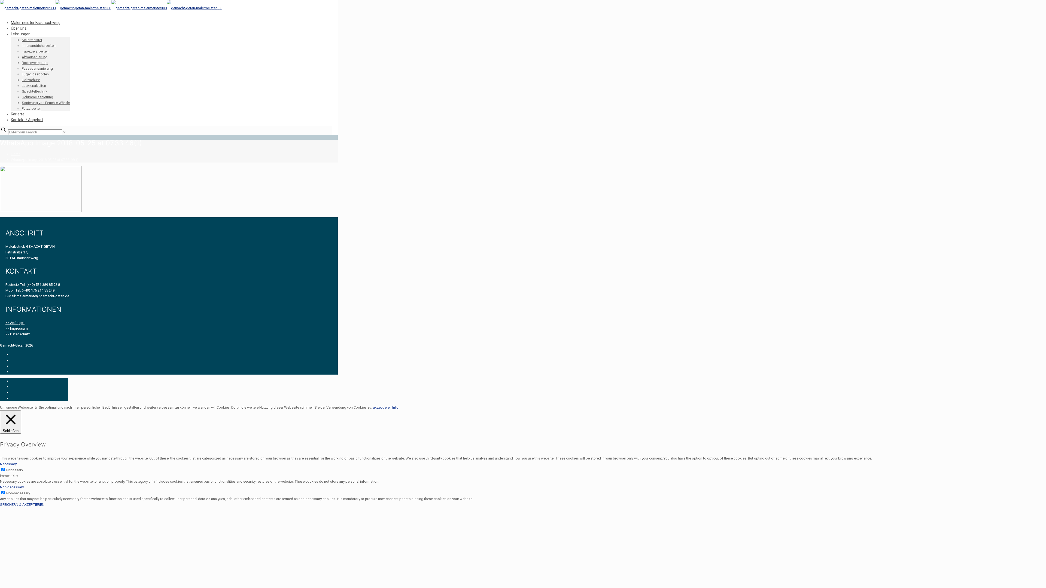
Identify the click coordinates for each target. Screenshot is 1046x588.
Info (395, 407)
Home (15, 154)
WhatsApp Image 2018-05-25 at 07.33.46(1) (44, 160)
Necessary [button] (8, 464)
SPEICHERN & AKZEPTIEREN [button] (22, 505)
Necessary (14, 470)
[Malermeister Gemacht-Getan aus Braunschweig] (111, 8)
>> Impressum (16, 328)
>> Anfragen (15, 323)
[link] (64, 132)
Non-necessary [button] (12, 487)
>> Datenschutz (17, 334)
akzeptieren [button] (382, 407)
